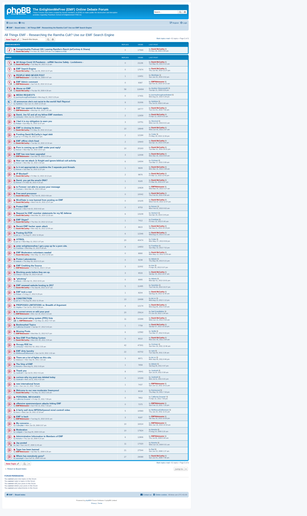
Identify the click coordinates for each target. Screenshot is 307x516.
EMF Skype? (22, 220)
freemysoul (155, 390)
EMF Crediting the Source (29, 265)
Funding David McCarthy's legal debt (34, 134)
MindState (155, 75)
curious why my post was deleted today (35, 377)
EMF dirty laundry (25, 351)
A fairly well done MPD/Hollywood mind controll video (43, 410)
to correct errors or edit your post (32, 311)
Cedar (153, 134)
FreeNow (154, 219)
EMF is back (22, 416)
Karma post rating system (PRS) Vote (34, 318)
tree (152, 265)
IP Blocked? (22, 174)
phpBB (88, 500)
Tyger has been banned (27, 449)
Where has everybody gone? (30, 456)
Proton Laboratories (26, 259)
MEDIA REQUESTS (25, 95)
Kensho (19, 366)
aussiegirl (19, 458)
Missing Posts (23, 331)
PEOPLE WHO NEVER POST (30, 75)
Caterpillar (20, 425)
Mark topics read (163, 38)
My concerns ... (23, 423)
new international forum (28, 384)
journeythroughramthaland (26, 97)
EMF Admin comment (27, 82)
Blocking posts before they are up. (33, 272)
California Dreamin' (23, 327)
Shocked (154, 121)
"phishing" (21, 279)
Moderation (21, 430)
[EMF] (19, 10)
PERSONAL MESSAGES (28, 397)
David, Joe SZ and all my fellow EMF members (39, 115)
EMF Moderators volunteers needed (33, 252)
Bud (152, 449)
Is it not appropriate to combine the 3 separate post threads (45, 167)
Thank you (21, 371)
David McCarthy (22, 51)
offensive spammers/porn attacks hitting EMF (38, 403)
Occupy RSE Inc (24, 344)
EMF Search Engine (26, 69)
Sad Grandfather (157, 311)
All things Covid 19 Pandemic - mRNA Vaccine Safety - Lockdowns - (49, 62)
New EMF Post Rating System (31, 338)
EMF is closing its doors (28, 128)
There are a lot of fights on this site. (33, 357)
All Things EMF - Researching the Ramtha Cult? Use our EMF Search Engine (59, 35)
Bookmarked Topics (26, 325)
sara (153, 351)
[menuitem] (21, 23)
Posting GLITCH (24, 233)
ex (17, 386)
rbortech (154, 213)
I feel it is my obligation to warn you (34, 121)
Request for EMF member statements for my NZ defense (43, 213)
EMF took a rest (24, 292)
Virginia (19, 307)
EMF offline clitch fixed (27, 141)
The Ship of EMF (24, 364)
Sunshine (154, 285)
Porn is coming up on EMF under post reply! (38, 147)
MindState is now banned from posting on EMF (39, 200)
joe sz (18, 137)
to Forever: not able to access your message (38, 187)
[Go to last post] (166, 49)
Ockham (154, 160)
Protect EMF (22, 206)
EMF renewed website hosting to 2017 (35, 285)
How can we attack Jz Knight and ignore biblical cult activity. (46, 160)
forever (19, 150)
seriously (19, 117)
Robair (18, 123)
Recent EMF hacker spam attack (32, 226)
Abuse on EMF (23, 88)
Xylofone (19, 104)
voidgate (19, 432)
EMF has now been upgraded (30, 154)
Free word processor (26, 193)
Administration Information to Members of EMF (39, 436)
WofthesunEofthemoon (25, 353)
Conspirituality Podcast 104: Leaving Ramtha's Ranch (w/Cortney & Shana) (53, 49)
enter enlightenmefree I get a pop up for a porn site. (41, 246)
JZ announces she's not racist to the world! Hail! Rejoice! (42, 101)
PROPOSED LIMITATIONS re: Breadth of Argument (41, 305)
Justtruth (19, 373)
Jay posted (21, 443)
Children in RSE (61, 51)
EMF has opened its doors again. (32, 108)
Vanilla (153, 331)
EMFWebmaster (22, 77)
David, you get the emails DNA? (31, 180)
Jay (17, 445)
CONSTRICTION (24, 298)
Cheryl (18, 274)
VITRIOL (20, 239)
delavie (18, 261)
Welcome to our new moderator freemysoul (37, 390)
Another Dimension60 (159, 88)
